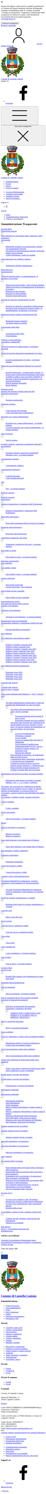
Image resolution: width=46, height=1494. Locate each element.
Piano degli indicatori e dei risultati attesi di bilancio (20, 840)
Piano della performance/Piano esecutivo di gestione (25, 523)
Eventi (8, 1384)
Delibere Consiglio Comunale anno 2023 (21, 649)
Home (8, 215)
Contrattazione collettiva (10, 459)
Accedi (3, 211)
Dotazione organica (8, 404)
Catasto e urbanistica (13, 1338)
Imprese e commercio (14, 1334)
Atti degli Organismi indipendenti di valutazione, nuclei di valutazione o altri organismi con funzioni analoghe (24, 892)
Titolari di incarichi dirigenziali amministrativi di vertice (21, 353)
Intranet (4, 1404)
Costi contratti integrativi (15, 478)
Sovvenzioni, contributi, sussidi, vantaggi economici (20, 797)
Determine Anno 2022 (14, 677)
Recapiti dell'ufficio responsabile (18, 630)
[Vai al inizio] (2, 1253)
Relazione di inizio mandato (16, 294)
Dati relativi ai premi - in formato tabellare (21, 557)
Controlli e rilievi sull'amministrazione (15, 876)
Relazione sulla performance (11, 527)
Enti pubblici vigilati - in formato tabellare (21, 574)
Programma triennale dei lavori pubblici (29, 720)
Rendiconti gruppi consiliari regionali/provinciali (19, 315)
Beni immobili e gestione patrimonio (14, 851)
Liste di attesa (6, 957)
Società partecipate (8, 578)
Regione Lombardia (8, 25)
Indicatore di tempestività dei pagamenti (20, 1006)
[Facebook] (7, 207)
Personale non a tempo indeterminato (14, 417)
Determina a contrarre (23, 736)
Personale (4, 349)
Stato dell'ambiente (13, 1103)
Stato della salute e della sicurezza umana (21, 1118)
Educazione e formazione (15, 1347)
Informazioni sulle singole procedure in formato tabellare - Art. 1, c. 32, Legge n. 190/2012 (23, 781)
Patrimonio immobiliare (9, 855)
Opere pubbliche (7, 1032)
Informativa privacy (13, 1449)
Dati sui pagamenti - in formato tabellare (21, 994)
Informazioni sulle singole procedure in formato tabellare (22, 774)
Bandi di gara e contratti (10, 689)
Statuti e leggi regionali (14, 253)
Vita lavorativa (11, 1332)
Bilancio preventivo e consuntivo (13, 827)
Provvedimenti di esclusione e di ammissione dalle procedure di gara (27, 756)
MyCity (6, 1491)
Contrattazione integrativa (10, 470)
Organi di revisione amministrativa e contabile (18, 898)
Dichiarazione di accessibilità (16, 1453)
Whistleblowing (7, 1231)
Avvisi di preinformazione (24, 734)
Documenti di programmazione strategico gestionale (25, 251)
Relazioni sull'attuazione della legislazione (21, 1116)
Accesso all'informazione (15, 192)
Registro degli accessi (14, 1208)
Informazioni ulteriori (23, 753)
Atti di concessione (8, 812)
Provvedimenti (6, 634)
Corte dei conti (6, 911)
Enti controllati (6, 563)
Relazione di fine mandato (15, 291)
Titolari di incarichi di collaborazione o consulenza (19, 347)
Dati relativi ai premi (8, 551)
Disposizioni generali (9, 231)
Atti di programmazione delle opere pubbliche (18, 1049)
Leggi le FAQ (11, 1437)
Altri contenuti (6, 1157)
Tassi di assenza (7, 434)
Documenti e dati (12, 1319)
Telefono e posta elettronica (11, 340)
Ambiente (9, 1353)
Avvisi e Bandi (20, 738)
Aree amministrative (13, 1308)
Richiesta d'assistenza (14, 1443)
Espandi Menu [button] (6, 229)
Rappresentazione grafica (10, 602)
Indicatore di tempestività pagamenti (14, 1000)
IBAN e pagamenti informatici (12, 1021)
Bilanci (3, 823)
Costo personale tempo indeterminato (19, 413)
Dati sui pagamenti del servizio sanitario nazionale (19, 998)
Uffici (8, 1310)
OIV (2, 482)
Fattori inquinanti (12, 1105)
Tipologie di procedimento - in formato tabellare (23, 617)
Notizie (8, 1369)
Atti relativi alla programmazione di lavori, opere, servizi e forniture (26, 710)
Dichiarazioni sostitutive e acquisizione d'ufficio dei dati (21, 623)
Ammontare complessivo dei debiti (18, 1009)
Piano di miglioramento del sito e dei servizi (22, 1456)
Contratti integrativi (13, 476)
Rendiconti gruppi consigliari (16, 321)
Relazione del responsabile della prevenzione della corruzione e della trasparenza (24, 1181)
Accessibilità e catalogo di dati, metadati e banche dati (21, 1212)
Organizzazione (7, 272)
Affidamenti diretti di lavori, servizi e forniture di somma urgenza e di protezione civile (28, 748)
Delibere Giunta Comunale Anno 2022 (20, 653)
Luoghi (8, 1382)
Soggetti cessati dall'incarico (16, 296)
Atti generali (5, 240)
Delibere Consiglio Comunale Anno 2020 (21, 662)
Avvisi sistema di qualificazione (27, 744)
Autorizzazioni (11, 1357)
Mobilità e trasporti (13, 1343)
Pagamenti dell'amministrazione (12, 983)
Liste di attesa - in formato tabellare (19, 964)
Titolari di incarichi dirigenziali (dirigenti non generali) (21, 366)
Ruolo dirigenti (11, 385)
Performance (5, 500)
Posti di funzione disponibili (16, 383)
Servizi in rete (6, 970)
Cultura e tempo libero (14, 1330)
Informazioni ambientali (10, 1090)
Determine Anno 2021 (14, 679)
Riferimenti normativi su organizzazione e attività (24, 247)
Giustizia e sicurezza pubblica (17, 1349)
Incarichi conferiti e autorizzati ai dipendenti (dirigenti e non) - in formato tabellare (22, 454)
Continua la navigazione (10, 23)
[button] (12, 182)
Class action (5, 936)
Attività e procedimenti (9, 606)
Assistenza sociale (12, 196)
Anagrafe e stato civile (14, 1328)
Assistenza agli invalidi (14, 194)
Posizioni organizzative (9, 394)
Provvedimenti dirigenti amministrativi (15, 666)
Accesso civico (6, 1193)
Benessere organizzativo (10, 561)
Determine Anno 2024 (14, 672)
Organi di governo (12, 1306)
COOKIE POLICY (8, 19)
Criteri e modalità (7, 802)
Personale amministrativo (15, 1316)
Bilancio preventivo (13, 834)
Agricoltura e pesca (13, 1359)
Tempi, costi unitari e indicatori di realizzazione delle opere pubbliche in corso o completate (25, 1069)
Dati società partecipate (14, 585)
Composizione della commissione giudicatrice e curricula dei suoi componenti (27, 760)
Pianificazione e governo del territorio (15, 1075)
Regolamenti (10, 1221)
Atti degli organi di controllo (16, 323)
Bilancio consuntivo (13, 836)
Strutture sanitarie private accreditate (14, 1126)
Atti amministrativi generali (16, 249)
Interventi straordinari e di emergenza (15, 1141)
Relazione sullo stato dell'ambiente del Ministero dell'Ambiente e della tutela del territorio (24, 1121)
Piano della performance (10, 517)
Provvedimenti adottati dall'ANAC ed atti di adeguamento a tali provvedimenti (22, 1186)
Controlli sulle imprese (9, 683)
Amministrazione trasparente (16, 1447)
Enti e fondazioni (12, 1312)
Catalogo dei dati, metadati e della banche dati (23, 1219)
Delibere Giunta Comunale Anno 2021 (20, 660)
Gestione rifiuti (6, 968)
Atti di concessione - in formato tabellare (21, 819)
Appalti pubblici (12, 1336)
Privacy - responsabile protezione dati (15, 1229)
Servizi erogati (6, 921)
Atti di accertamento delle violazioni (19, 1189)
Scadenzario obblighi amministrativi (19, 266)
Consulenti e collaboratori (10, 342)
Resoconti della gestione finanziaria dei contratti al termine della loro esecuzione (25, 769)
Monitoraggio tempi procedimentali (14, 621)
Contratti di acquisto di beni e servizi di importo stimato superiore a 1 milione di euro (27, 764)
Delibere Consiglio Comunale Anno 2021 (21, 658)
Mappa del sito (6, 1487)
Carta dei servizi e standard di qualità (14, 926)
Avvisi (8, 1373)
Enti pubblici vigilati (8, 568)
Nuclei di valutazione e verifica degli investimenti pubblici (22, 1037)
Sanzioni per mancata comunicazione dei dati (17, 300)
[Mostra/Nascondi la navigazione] (19, 115)
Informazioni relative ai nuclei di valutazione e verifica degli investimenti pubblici (23, 1044)
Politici (8, 1314)
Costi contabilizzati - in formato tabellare (21, 953)
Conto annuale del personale (16, 411)
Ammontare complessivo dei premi (14, 538)
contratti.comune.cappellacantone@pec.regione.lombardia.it (23, 1433)
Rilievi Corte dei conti (14, 917)
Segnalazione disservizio (15, 1441)
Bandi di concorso (8, 493)
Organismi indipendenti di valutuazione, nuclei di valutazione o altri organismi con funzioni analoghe (20, 882)
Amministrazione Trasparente (17, 217)
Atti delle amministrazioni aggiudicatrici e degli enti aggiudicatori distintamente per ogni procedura (25, 704)
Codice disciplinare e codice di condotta (20, 255)
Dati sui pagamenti (8, 987)
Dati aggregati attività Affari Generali (15, 604)
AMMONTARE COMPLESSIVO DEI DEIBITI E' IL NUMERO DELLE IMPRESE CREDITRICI (25, 1015)
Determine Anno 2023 (14, 674)
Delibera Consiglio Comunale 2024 (19, 645)
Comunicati (10, 1371)
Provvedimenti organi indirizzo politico (15, 638)
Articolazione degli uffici (10, 327)
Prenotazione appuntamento (16, 1439)
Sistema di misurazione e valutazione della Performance (21, 504)
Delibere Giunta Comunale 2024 (18, 647)
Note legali (10, 1451)
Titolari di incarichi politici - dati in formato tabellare (25, 285)
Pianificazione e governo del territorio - (15, 1079)
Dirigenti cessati (7, 389)
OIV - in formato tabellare (15, 489)
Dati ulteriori (5, 1227)
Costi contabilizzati (8, 947)
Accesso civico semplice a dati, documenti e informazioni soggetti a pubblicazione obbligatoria (24, 1200)
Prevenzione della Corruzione (12, 1161)
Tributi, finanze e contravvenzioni (18, 1351)
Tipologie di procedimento (11, 610)
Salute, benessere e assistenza (16, 1355)
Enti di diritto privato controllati (12, 591)
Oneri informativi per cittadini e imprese (16, 259)
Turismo (9, 1340)
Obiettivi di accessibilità (14, 1223)
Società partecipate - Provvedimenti (19, 587)
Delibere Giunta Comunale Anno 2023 (20, 651)
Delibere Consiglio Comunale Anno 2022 (21, 655)
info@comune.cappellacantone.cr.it (19, 1428)
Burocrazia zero (7, 270)
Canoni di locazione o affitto (11, 866)
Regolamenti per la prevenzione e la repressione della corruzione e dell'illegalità (23, 1177)
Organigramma (11, 336)
